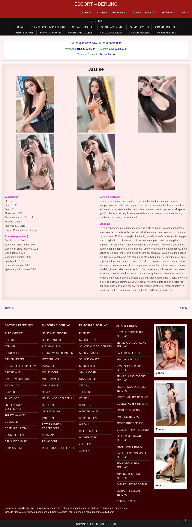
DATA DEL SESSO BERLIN (131, 484)
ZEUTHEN (85, 444)
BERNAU (10, 346)
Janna (160, 372)
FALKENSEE (12, 398)
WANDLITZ (85, 405)
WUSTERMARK (88, 437)
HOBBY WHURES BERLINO (132, 397)
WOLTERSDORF (88, 431)
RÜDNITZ (84, 333)
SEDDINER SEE (88, 366)
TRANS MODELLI (126, 501)
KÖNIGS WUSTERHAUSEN (57, 353)
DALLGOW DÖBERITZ (17, 379)
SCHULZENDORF (89, 353)
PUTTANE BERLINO (127, 416)
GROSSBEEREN (14, 435)
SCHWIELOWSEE (89, 359)
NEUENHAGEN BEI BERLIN (58, 398)
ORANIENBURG (51, 411)
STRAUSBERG (87, 379)
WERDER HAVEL (88, 411)
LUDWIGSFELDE (51, 366)
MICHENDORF (50, 372)
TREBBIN (84, 392)
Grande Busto (165, 27)
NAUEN (46, 392)
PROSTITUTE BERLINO (129, 423)
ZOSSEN (84, 450)
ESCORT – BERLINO (96, 4)
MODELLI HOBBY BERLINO (132, 403)
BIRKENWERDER (15, 359)
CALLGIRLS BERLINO (128, 353)
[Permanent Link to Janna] (170, 348)
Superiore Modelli (80, 32)
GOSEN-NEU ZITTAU (16, 428)
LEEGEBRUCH (50, 359)
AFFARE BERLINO (126, 325)
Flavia (160, 429)
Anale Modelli (166, 32)
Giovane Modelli (83, 27)
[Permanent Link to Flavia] (170, 404)
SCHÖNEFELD (87, 340)
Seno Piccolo (139, 27)
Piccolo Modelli (111, 32)
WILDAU (83, 424)
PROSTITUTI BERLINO (129, 446)
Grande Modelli (139, 32)
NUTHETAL (48, 405)
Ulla (158, 485)
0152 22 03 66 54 (85, 43)
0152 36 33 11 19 (112, 43)
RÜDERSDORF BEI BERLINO (58, 448)
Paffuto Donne (50, 32)
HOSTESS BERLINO (128, 410)
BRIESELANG (12, 372)
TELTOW (84, 385)
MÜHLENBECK (50, 385)
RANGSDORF (49, 441)
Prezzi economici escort (48, 27)
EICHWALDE (12, 385)
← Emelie (8, 307)
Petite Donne (24, 32)
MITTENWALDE (51, 379)
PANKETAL (48, 418)
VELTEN (83, 398)
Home (20, 27)
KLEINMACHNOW (52, 346)
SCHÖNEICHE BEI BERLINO (95, 346)
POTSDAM (48, 435)
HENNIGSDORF (13, 448)
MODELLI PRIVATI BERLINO (132, 429)
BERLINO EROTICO (127, 359)
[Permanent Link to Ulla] (170, 461)
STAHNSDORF (87, 372)
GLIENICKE (11, 421)
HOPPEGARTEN (51, 340)
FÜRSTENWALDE (15, 415)
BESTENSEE (12, 353)
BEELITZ (10, 340)
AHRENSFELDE (14, 333)
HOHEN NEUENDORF (54, 333)
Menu (98, 21)
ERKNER (10, 392)
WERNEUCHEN (88, 418)
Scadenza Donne (112, 27)
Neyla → (185, 307)
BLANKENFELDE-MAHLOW (20, 366)
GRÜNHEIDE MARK (16, 441)
